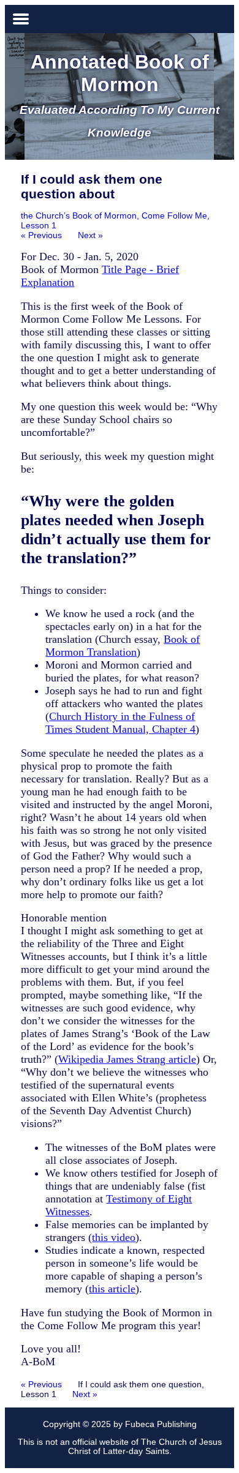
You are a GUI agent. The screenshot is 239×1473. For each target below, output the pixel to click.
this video (113, 1237)
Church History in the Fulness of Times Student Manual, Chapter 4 (120, 722)
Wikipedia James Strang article (127, 1059)
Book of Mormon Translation (122, 645)
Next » (90, 235)
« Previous (41, 235)
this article (112, 1289)
